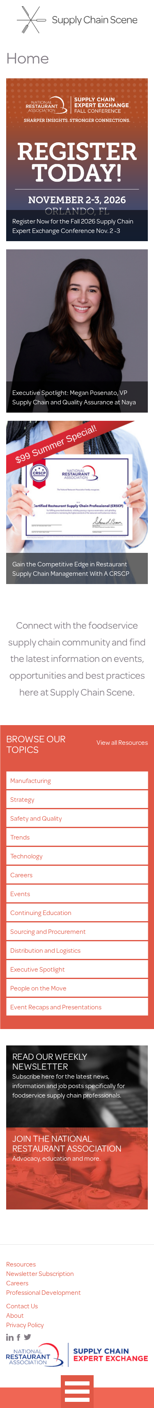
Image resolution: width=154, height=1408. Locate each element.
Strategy (22, 799)
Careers (21, 874)
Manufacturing (30, 780)
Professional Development (43, 1292)
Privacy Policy (25, 1324)
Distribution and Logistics (45, 950)
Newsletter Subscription (40, 1273)
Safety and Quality (36, 818)
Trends (20, 837)
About (15, 1315)
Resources (21, 1264)
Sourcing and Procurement (48, 931)
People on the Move (38, 988)
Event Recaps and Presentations (55, 1006)
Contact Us (22, 1305)
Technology (26, 855)
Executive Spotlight (37, 969)
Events (20, 893)
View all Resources (122, 742)
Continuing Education (40, 912)
